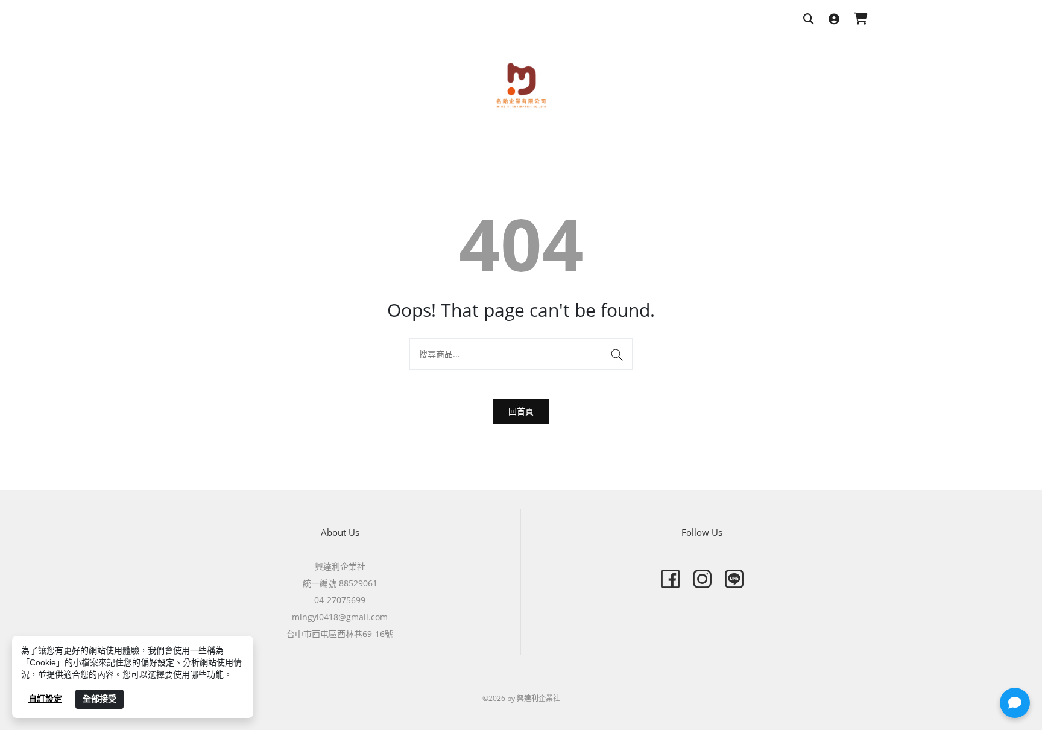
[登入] (834, 19)
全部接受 (99, 698)
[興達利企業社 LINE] (734, 578)
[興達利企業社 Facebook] (670, 578)
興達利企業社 (340, 566)
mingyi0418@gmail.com (340, 617)
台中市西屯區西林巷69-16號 (339, 634)
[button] (1015, 703)
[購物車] (861, 19)
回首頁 (521, 411)
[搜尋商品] (808, 19)
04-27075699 (339, 600)
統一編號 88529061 (340, 583)
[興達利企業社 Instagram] (702, 578)
